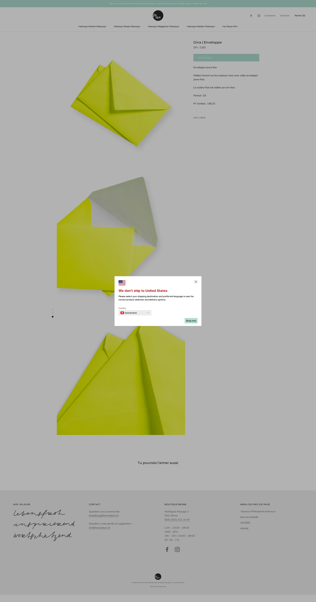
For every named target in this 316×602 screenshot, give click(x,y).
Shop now (191, 320)
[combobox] (128, 312)
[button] (196, 282)
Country (122, 308)
